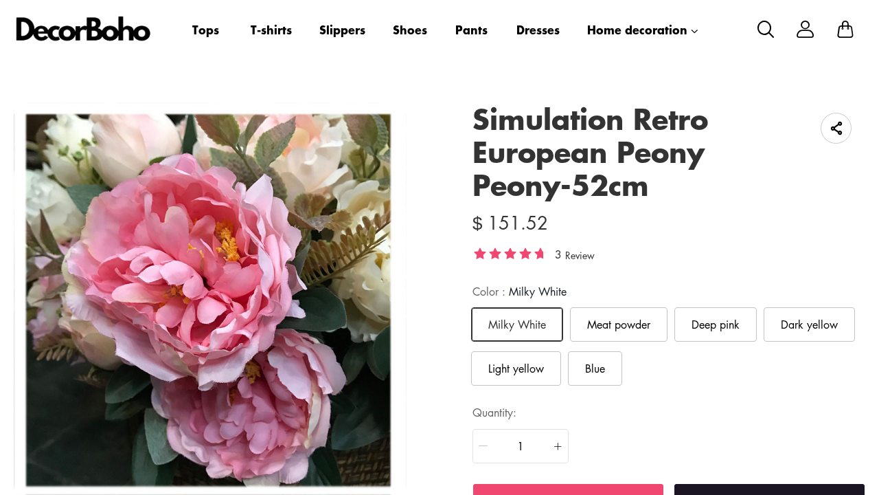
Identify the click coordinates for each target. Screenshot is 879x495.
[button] (483, 446)
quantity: (494, 412)
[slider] (510, 253)
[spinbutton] (520, 446)
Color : (519, 291)
